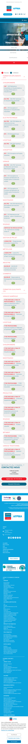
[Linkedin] (21, 14)
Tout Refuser (14, 734)
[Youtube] (16, 14)
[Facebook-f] (18, 538)
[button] (25, 20)
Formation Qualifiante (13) (12, 290)
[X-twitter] (17, 14)
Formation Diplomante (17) (12, 77)
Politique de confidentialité (7, 730)
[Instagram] (23, 14)
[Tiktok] (25, 14)
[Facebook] (19, 14)
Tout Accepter (14, 741)
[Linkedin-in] (9, 538)
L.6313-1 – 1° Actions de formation (22, 504)
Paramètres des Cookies (14, 738)
